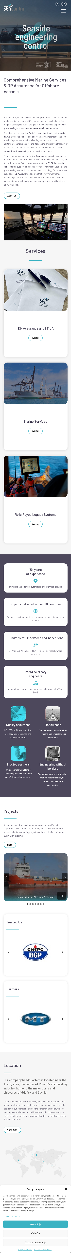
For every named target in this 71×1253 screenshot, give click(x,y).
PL (57, 4)
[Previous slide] (6, 877)
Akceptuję (35, 1224)
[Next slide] (65, 877)
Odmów (35, 1233)
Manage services (12, 1216)
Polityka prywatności (43, 1249)
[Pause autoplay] (61, 896)
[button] (66, 1189)
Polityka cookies (25, 1249)
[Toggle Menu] (63, 10)
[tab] (27, 904)
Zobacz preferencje (35, 1242)
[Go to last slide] (9, 1019)
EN (64, 4)
